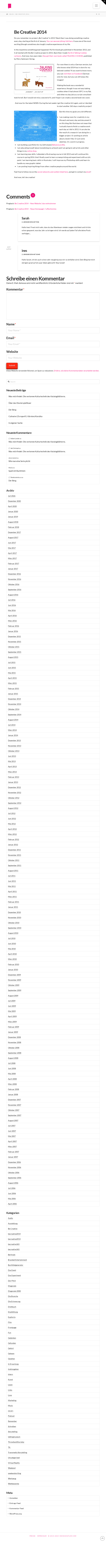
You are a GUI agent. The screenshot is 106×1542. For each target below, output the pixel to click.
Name (11, 324)
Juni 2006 (12, 1193)
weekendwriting (14, 1473)
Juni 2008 (12, 1068)
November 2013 (14, 746)
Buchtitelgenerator (15, 1265)
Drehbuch (12, 1307)
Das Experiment (14, 1275)
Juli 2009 (11, 1001)
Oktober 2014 (13, 709)
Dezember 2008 (14, 1037)
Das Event (12, 1270)
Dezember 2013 (14, 740)
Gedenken (12, 1338)
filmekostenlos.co (16, 477)
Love (10, 1395)
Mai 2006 (12, 1198)
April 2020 (12, 506)
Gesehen (11, 1359)
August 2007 (13, 1120)
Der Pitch (12, 1281)
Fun (9, 1333)
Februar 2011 (13, 902)
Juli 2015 (11, 662)
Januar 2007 (13, 1157)
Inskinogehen (13, 1369)
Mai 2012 (12, 824)
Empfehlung (13, 1312)
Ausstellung (12, 1223)
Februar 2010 (13, 964)
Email (11, 338)
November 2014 (14, 704)
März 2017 (12, 558)
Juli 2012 (11, 813)
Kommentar (15, 289)
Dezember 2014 (14, 699)
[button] (96, 6)
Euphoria (11, 1317)
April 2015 (12, 678)
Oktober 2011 (13, 860)
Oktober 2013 (13, 751)
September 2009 (14, 990)
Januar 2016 (13, 631)
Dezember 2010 (14, 912)
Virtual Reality (14, 1463)
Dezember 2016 (14, 574)
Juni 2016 (12, 605)
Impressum (42, 1536)
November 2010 (14, 917)
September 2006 (14, 1178)
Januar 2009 (13, 1032)
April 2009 (12, 1016)
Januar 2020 (13, 511)
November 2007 (14, 1105)
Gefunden (12, 1343)
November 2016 (14, 579)
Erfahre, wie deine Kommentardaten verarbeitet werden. (76, 371)
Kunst (10, 1379)
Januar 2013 (13, 782)
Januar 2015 (13, 694)
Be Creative (12, 1229)
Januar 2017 (13, 569)
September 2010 (14, 928)
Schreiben (12, 1426)
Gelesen (11, 1353)
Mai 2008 (12, 1073)
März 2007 (12, 1146)
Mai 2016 (12, 610)
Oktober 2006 (13, 1172)
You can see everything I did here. (60, 41)
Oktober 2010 (13, 923)
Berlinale (11, 1255)
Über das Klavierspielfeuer (20, 403)
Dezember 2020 (14, 501)
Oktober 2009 (13, 985)
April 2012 (12, 829)
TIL (9, 1447)
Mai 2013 (12, 761)
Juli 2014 (11, 725)
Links (10, 1390)
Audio (10, 1218)
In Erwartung (13, 1364)
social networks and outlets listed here (52, 172)
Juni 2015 (12, 668)
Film (10, 1322)
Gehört (11, 1348)
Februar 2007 (13, 1152)
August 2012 (13, 808)
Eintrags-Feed (15, 1503)
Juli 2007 (11, 1126)
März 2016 (12, 621)
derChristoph (15, 448)
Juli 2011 (11, 876)
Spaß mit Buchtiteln (17, 471)
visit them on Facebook (73, 74)
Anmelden (13, 1498)
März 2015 (12, 683)
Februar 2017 (13, 563)
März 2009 (12, 1022)
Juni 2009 (12, 1006)
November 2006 (14, 1167)
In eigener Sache (15, 423)
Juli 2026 (11, 496)
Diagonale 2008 (14, 1291)
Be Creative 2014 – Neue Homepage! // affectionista (35, 209)
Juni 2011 (12, 881)
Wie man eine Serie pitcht (19, 461)
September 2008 (14, 1053)
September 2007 (14, 1115)
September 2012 (14, 803)
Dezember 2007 (14, 1100)
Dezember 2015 (14, 636)
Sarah (25, 218)
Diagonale (12, 1286)
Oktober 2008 (13, 1048)
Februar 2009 (13, 1027)
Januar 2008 (13, 1094)
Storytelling (12, 1431)
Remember (12, 1421)
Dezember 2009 (14, 975)
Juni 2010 (12, 943)
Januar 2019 (13, 517)
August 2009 (13, 995)
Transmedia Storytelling (17, 1452)
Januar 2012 (13, 844)
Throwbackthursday (16, 1442)
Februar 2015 (13, 688)
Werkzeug (12, 1478)
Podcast (11, 1416)
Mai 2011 (12, 886)
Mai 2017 (12, 548)
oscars (10, 1411)
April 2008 (12, 1079)
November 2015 (14, 642)
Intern (10, 1374)
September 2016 (14, 589)
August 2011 (13, 871)
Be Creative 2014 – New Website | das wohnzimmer (35, 203)
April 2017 (12, 553)
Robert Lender (15, 438)
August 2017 (13, 537)
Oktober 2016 (13, 584)
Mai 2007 (12, 1136)
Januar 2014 (13, 735)
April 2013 (12, 766)
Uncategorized (14, 1458)
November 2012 (14, 792)
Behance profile (58, 145)
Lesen (10, 1385)
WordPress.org (15, 1514)
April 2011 (12, 891)
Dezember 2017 (14, 532)
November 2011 (14, 855)
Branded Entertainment (17, 1260)
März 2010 (12, 959)
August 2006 (13, 1183)
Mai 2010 (12, 949)
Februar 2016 (13, 626)
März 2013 (12, 772)
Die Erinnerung (14, 1301)
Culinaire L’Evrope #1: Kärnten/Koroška (25, 416)
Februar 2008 (13, 1089)
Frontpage (12, 1327)
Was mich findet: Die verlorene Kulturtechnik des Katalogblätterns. (37, 396)
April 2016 (12, 615)
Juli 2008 (11, 1063)
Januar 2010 (13, 969)
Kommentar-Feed (16, 1508)
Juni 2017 (12, 543)
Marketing (12, 1400)
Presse (33, 1536)
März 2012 (12, 834)
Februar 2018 (13, 527)
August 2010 (13, 933)
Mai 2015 (12, 673)
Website (12, 351)
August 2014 (13, 720)
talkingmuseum (14, 1437)
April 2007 (12, 1141)
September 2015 (14, 652)
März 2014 (12, 730)
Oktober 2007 (13, 1110)
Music (10, 1405)
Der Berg (12, 410)
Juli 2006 (11, 1188)
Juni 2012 (12, 818)
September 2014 (14, 714)
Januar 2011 (13, 907)
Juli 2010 (11, 938)
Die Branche (13, 1296)
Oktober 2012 (13, 798)
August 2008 (13, 1058)
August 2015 (13, 657)
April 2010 (12, 954)
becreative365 (14, 1244)
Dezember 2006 (14, 1162)
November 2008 (14, 1042)
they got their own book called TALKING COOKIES (63, 56)
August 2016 (13, 595)
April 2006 (12, 1204)
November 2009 (14, 980)
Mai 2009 (12, 1011)
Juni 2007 (12, 1131)
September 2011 (14, 865)
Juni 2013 (12, 756)
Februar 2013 (13, 777)
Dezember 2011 (14, 850)
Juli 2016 (11, 600)
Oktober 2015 (13, 647)
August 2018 (13, 522)
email (88, 172)
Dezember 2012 (14, 787)
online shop (31, 151)
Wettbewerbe (13, 1484)
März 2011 (12, 897)
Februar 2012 (13, 839)
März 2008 (12, 1084)
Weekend (12, 1468)
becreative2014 (14, 1234)
